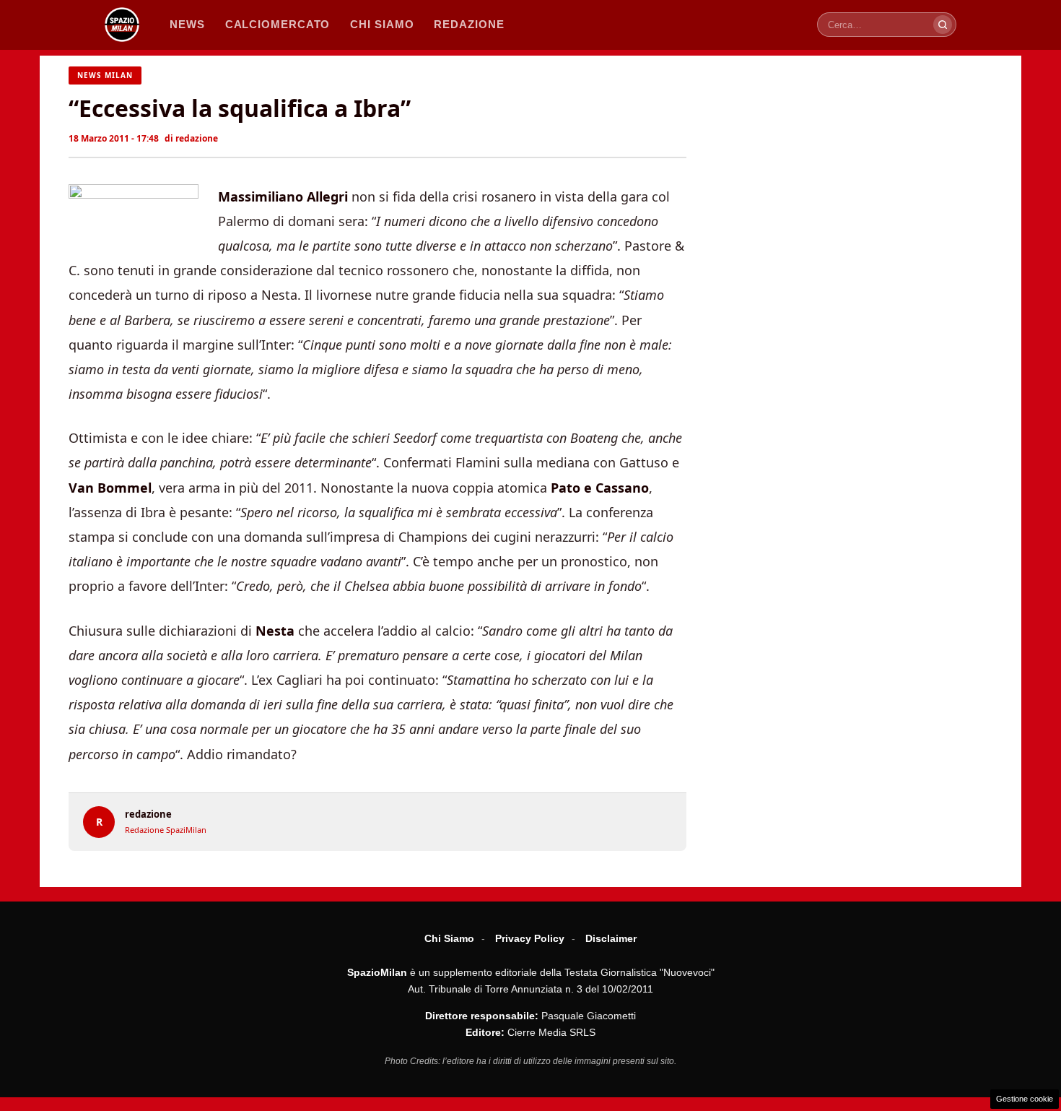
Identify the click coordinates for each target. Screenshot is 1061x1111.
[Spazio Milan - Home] (122, 24)
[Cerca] (942, 24)
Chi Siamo (449, 938)
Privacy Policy (529, 938)
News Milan (105, 75)
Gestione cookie (1024, 1098)
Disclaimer (611, 938)
